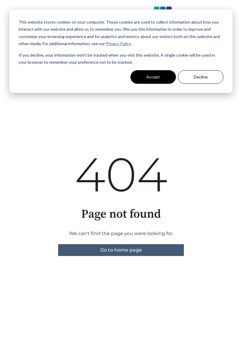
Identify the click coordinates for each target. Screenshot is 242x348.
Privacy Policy (118, 43)
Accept (153, 76)
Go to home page (121, 250)
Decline (201, 76)
